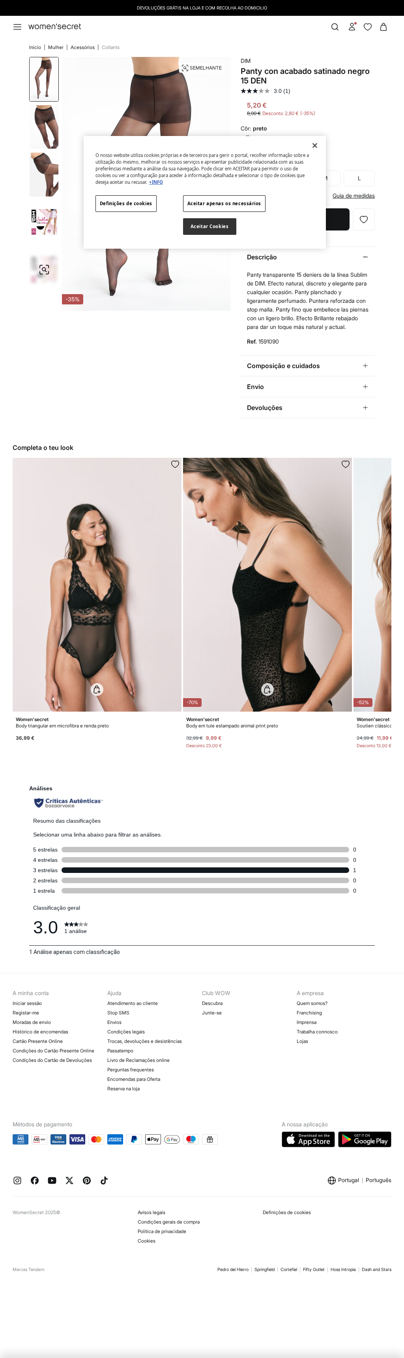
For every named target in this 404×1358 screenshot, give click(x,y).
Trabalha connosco (317, 1032)
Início (35, 47)
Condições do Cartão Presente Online (53, 1051)
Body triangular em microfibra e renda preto (62, 726)
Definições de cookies (287, 1212)
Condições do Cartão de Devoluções (52, 1060)
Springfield (264, 1269)
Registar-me (26, 1013)
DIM (246, 60)
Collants (111, 47)
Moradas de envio (32, 1022)
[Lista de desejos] (368, 27)
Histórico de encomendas (40, 1032)
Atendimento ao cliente (132, 1003)
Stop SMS (118, 1013)
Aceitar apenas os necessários (224, 203)
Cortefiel (289, 1269)
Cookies (146, 1241)
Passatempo (120, 1051)
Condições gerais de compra (169, 1222)
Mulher (56, 47)
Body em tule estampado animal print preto (232, 726)
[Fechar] (315, 145)
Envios (114, 1022)
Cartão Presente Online (38, 1041)
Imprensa (306, 1022)
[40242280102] (345, 464)
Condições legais (126, 1032)
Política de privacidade (162, 1231)
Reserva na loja (123, 1089)
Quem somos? (312, 1003)
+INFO (156, 182)
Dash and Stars (376, 1269)
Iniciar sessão (27, 1003)
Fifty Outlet (314, 1269)
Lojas (302, 1041)
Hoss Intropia (343, 1269)
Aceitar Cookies (210, 226)
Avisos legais (151, 1212)
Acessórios (83, 47)
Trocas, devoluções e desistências (144, 1041)
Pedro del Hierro (233, 1269)
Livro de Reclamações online (138, 1060)
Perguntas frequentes (130, 1070)
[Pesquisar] (335, 27)
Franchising (309, 1013)
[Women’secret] (54, 27)
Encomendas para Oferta (133, 1079)
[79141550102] (175, 464)
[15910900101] (364, 219)
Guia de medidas (354, 196)
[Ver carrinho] (383, 27)
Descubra (212, 1003)
